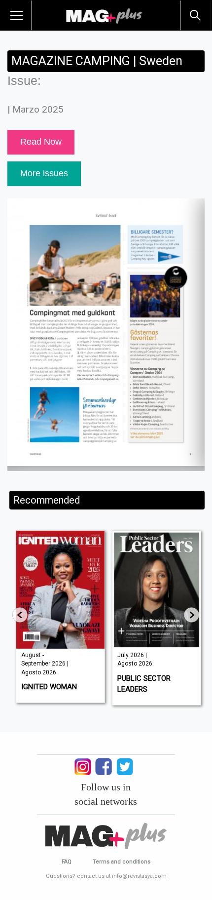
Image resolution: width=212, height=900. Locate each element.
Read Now (41, 141)
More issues (44, 173)
